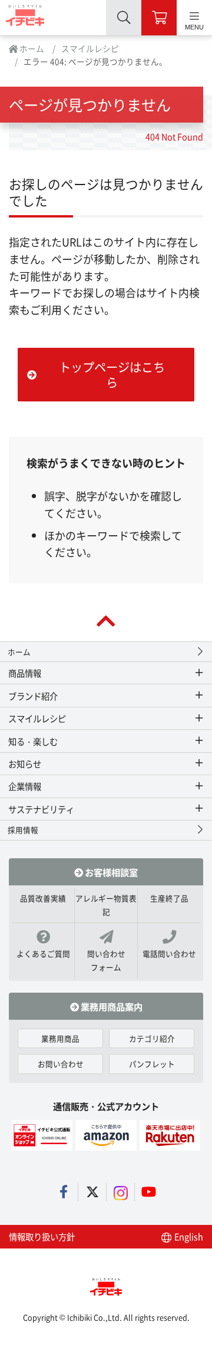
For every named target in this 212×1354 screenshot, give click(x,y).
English (188, 1236)
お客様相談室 (110, 871)
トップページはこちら (112, 374)
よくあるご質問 (43, 953)
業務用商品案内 (111, 1006)
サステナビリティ (41, 809)
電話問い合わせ (169, 953)
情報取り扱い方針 (42, 1236)
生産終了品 (169, 898)
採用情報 (23, 829)
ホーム (31, 48)
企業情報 (24, 786)
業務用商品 (60, 1038)
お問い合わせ (61, 1063)
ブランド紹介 (33, 696)
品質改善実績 (43, 898)
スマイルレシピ (90, 48)
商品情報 (24, 673)
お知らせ (24, 763)
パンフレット (152, 1063)
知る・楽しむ (33, 741)
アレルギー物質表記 (106, 904)
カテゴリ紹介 (152, 1038)
